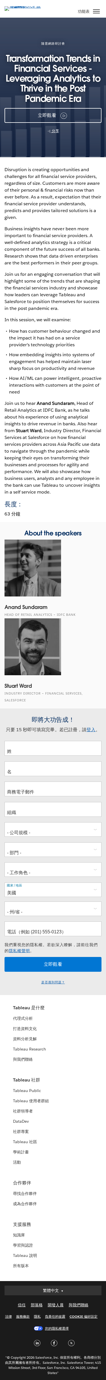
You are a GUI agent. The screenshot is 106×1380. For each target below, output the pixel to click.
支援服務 (22, 1224)
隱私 (37, 1316)
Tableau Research (29, 1049)
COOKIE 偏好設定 (84, 1316)
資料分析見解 (25, 1038)
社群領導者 (23, 1111)
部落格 (37, 1305)
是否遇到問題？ (53, 982)
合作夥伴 (22, 1183)
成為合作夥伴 (25, 1203)
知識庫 (19, 1235)
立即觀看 (47, 115)
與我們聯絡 (23, 1059)
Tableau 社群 (26, 1080)
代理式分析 (23, 1018)
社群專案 (21, 1131)
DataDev (21, 1121)
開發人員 (56, 1305)
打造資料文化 (25, 1028)
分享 (55, 131)
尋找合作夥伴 (25, 1193)
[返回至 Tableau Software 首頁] (24, 6)
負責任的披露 (55, 1316)
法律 (8, 1316)
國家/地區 (14, 885)
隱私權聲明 (19, 950)
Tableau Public (27, 1090)
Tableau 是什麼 (29, 1008)
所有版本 (21, 1265)
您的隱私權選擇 (57, 1328)
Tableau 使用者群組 (31, 1100)
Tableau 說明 (25, 1255)
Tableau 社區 (25, 1141)
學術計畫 (21, 1152)
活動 (17, 1162)
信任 (22, 1305)
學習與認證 (23, 1245)
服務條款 (23, 1316)
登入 (91, 730)
